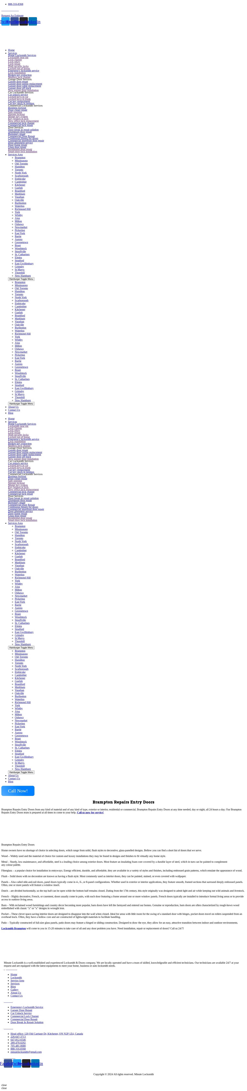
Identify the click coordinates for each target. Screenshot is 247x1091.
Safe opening (15, 112)
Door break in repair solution (23, 129)
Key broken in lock (18, 118)
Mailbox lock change (19, 77)
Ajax (17, 218)
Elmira (18, 257)
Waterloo (19, 206)
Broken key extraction (20, 75)
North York (21, 172)
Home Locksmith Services (22, 55)
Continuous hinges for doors (23, 138)
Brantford (20, 190)
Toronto (19, 169)
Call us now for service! (90, 812)
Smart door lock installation (22, 151)
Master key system (18, 116)
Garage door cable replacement (24, 85)
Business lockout (17, 107)
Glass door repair (17, 147)
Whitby (19, 215)
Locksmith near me (18, 57)
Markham (20, 193)
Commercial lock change (21, 123)
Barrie (18, 236)
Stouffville (20, 251)
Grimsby (19, 266)
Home (11, 418)
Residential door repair (20, 149)
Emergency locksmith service (23, 70)
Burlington (20, 203)
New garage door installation (23, 90)
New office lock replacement (23, 120)
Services (12, 421)
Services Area (15, 523)
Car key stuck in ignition (21, 103)
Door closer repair (17, 110)
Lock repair (14, 64)
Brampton (20, 157)
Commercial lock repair (20, 125)
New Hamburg (23, 275)
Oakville (19, 200)
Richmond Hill (23, 209)
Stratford (19, 260)
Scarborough (21, 175)
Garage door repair (18, 81)
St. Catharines (22, 254)
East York (20, 233)
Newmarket (21, 227)
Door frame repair (17, 145)
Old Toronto (21, 163)
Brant (18, 245)
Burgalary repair (16, 134)
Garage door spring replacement (25, 83)
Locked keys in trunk (19, 99)
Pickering (20, 230)
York (17, 212)
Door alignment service (20, 142)
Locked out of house (19, 68)
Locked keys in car (18, 96)
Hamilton (20, 166)
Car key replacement (19, 101)
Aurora (18, 239)
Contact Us (14, 778)
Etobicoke (20, 178)
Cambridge (21, 181)
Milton (18, 221)
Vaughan (19, 196)
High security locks (18, 66)
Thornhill (20, 272)
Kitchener (20, 184)
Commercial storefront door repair (26, 140)
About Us (13, 775)
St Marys (19, 269)
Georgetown (21, 242)
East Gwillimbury (24, 263)
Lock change (15, 59)
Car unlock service (18, 94)
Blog (10, 781)
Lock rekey (14, 61)
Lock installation (17, 72)
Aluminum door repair (20, 131)
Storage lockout (16, 114)
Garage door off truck (19, 88)
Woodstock (21, 248)
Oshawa (19, 224)
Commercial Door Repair (21, 136)
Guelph (19, 187)
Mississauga (21, 160)
